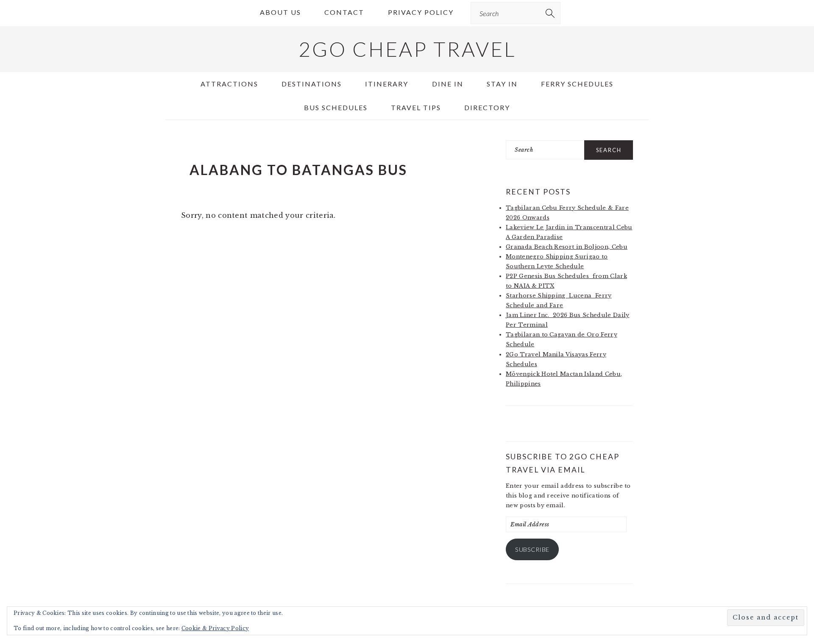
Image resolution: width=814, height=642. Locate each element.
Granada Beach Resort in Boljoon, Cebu (566, 247)
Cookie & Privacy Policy (215, 628)
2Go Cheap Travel (407, 49)
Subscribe (532, 549)
